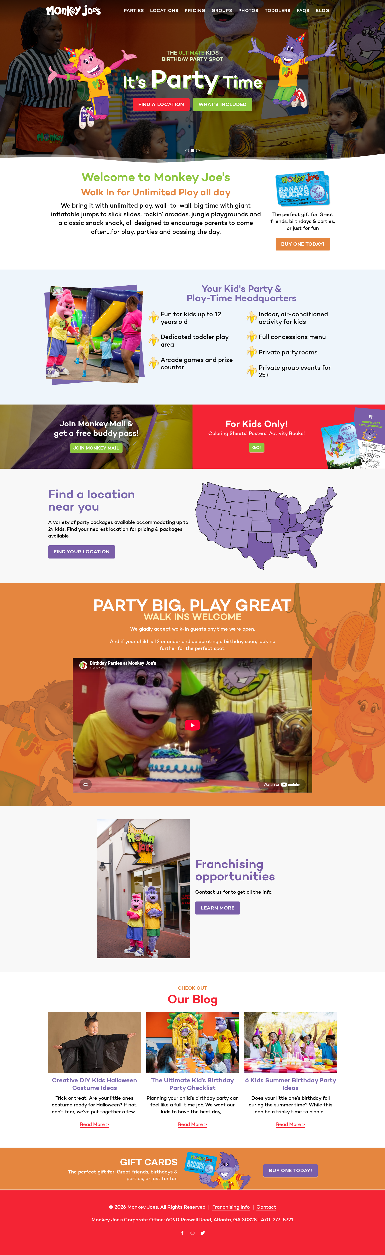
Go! (256, 447)
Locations (164, 10)
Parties (134, 10)
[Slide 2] (192, 150)
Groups (222, 10)
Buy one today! (302, 244)
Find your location (82, 551)
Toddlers (278, 10)
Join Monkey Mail (96, 448)
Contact (266, 1207)
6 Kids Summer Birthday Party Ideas (290, 1084)
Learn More (218, 908)
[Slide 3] (198, 150)
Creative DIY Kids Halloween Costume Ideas (94, 1084)
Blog (322, 10)
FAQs (303, 10)
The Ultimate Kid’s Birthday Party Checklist (192, 1084)
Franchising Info (231, 1207)
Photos (248, 10)
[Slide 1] (187, 150)
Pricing (195, 10)
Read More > (94, 1124)
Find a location (197, 115)
